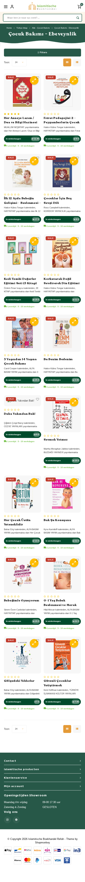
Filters (43, 52)
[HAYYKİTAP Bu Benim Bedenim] (62, 333)
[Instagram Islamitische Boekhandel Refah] (7, 819)
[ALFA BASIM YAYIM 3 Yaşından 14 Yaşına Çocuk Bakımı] (22, 333)
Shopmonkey (42, 842)
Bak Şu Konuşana (57, 520)
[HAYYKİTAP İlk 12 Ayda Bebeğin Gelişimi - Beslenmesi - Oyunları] (22, 172)
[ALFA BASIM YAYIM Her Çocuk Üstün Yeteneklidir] (22, 494)
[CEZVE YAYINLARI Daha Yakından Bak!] (22, 400)
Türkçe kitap (21, 28)
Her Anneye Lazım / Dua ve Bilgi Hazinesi (20, 120)
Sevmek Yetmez (56, 439)
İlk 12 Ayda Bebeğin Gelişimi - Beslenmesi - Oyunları (22, 200)
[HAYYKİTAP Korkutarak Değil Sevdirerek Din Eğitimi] (62, 252)
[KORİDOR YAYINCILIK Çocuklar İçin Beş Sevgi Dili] (62, 172)
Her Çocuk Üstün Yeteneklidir (17, 522)
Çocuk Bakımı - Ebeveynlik (66, 28)
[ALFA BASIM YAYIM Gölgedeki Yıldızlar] (22, 654)
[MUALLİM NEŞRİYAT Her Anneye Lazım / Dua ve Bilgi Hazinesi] (22, 91)
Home (9, 28)
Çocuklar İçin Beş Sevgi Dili (58, 200)
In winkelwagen (13, 139)
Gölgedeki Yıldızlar (19, 681)
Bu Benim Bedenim (58, 359)
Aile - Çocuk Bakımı (41, 28)
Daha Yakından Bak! (20, 414)
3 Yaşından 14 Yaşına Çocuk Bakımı (20, 361)
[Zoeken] (78, 18)
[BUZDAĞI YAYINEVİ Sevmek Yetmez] (62, 413)
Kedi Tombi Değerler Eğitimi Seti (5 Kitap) (20, 281)
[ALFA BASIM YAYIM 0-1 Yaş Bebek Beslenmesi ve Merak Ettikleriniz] (62, 574)
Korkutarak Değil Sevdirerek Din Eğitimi (62, 281)
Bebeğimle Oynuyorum (21, 600)
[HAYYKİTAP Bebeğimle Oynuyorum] (22, 574)
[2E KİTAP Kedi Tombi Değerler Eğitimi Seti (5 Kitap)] (22, 252)
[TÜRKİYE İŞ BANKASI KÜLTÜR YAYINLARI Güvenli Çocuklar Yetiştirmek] (62, 654)
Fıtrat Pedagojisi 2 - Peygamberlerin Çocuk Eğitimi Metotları (62, 120)
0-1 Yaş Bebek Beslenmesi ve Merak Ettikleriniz (60, 602)
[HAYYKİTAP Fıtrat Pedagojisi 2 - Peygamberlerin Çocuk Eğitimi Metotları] (62, 91)
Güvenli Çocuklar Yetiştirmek (57, 683)
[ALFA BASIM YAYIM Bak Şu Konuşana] (62, 494)
